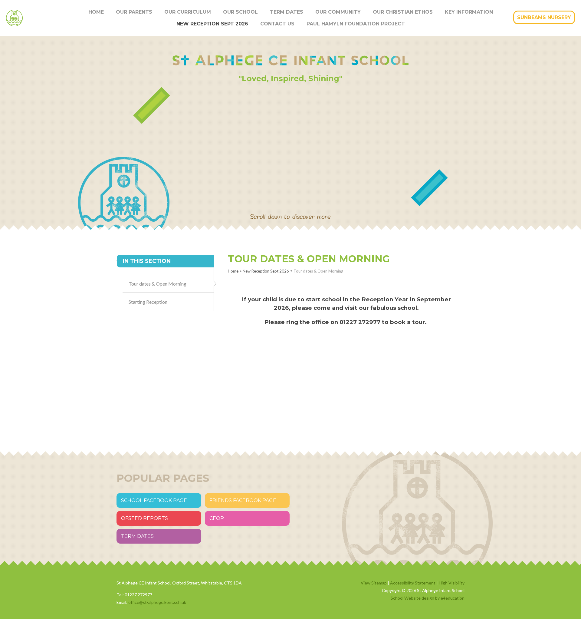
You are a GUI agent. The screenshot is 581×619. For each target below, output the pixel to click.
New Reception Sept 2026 (266, 271)
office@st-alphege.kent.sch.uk (157, 602)
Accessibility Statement (412, 582)
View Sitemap (374, 582)
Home (233, 271)
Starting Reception (148, 302)
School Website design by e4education (427, 598)
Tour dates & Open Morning (318, 271)
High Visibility (451, 582)
